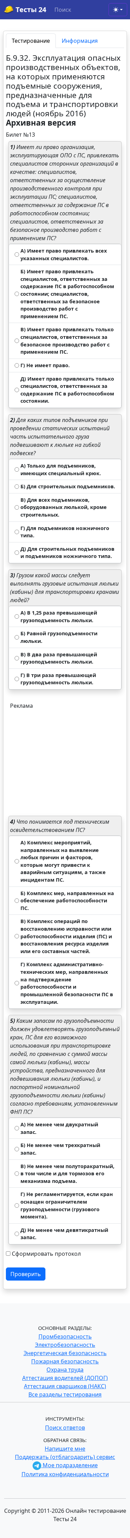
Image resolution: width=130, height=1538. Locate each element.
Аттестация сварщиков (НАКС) (65, 1386)
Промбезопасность (65, 1336)
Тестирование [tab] (31, 41)
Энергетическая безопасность (65, 1353)
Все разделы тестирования (65, 1394)
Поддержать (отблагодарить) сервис (65, 1457)
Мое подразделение (69, 1465)
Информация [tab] (80, 41)
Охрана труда (65, 1369)
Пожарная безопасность (65, 1361)
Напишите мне (65, 1448)
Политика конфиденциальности (65, 1474)
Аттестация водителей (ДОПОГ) (65, 1378)
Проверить (25, 1274)
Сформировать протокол (46, 1253)
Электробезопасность (65, 1345)
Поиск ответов (65, 1427)
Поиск (62, 9)
